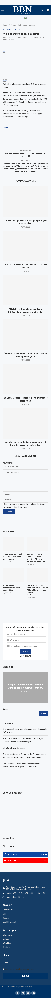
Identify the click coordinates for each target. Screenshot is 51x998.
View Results (25, 656)
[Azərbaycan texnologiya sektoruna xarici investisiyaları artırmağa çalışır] (25, 423)
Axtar (5, 709)
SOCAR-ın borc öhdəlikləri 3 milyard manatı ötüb (11, 587)
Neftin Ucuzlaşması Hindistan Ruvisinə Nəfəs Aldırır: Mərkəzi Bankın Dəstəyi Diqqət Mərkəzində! (37, 590)
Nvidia (5, 127)
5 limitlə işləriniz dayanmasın (15, 748)
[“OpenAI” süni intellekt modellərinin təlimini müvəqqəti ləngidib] (25, 334)
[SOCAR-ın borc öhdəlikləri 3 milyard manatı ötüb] (13, 575)
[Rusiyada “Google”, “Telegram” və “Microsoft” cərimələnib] (25, 379)
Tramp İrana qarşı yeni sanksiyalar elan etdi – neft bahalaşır (12, 556)
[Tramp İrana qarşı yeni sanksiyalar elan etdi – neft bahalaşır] (13, 544)
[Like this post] (20, 143)
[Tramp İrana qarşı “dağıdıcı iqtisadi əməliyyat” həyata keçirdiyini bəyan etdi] (38, 544)
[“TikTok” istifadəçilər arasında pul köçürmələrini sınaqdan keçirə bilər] (25, 290)
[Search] (42, 10)
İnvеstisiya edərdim (17, 634)
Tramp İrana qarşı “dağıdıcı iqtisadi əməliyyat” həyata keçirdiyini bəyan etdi (36, 557)
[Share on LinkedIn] (37, 143)
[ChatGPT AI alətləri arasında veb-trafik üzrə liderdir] (25, 246)
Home (5, 25)
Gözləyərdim (14, 640)
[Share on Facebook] (26, 143)
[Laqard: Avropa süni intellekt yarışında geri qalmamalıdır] (25, 201)
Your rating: (8, 463)
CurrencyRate (8, 838)
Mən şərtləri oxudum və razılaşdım (19, 969)
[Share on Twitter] (31, 143)
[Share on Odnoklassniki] (43, 143)
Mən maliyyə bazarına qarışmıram (23, 646)
